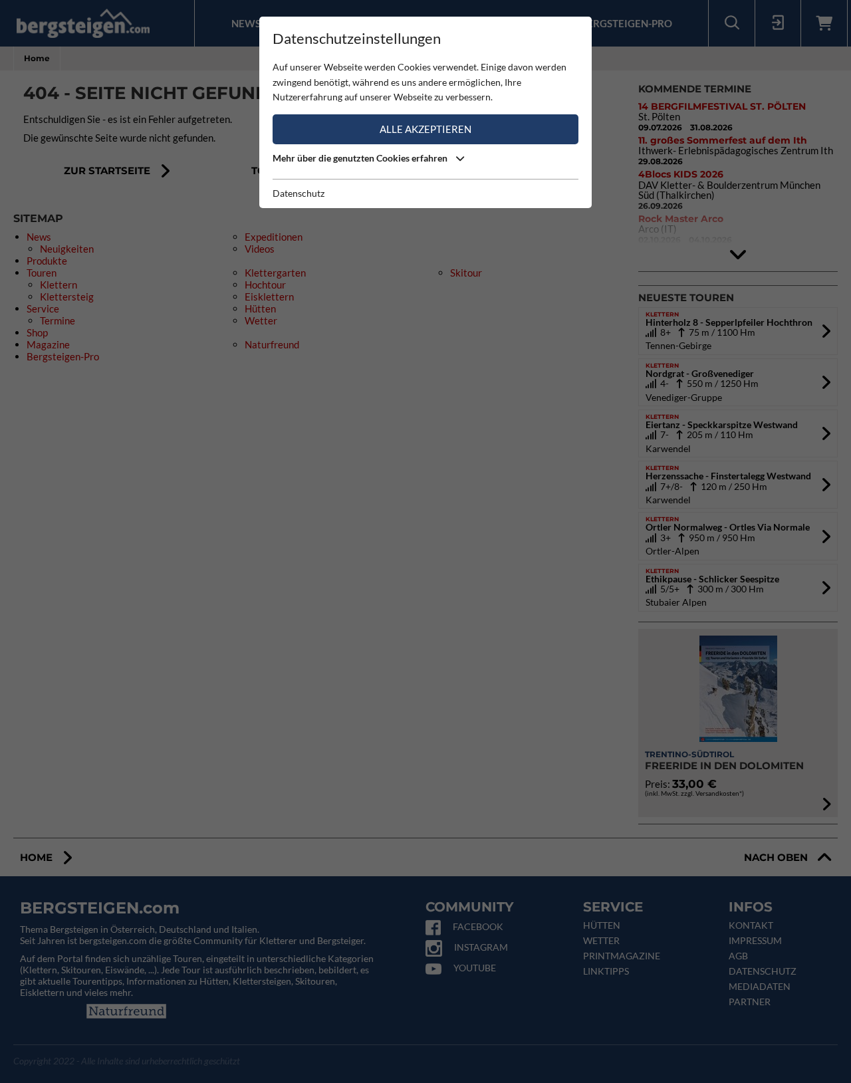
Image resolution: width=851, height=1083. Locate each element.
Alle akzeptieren (425, 129)
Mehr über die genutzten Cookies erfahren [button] (361, 158)
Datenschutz (298, 193)
